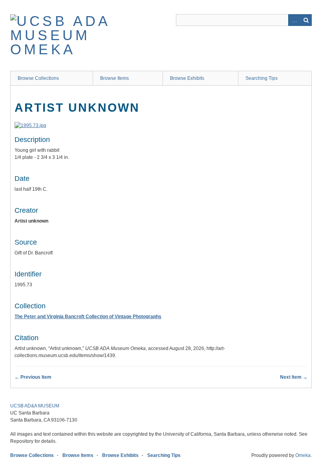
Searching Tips (261, 78)
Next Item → (293, 377)
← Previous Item (33, 377)
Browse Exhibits (187, 78)
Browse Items (114, 78)
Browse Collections (38, 78)
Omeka (303, 455)
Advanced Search (294, 20)
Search (306, 20)
